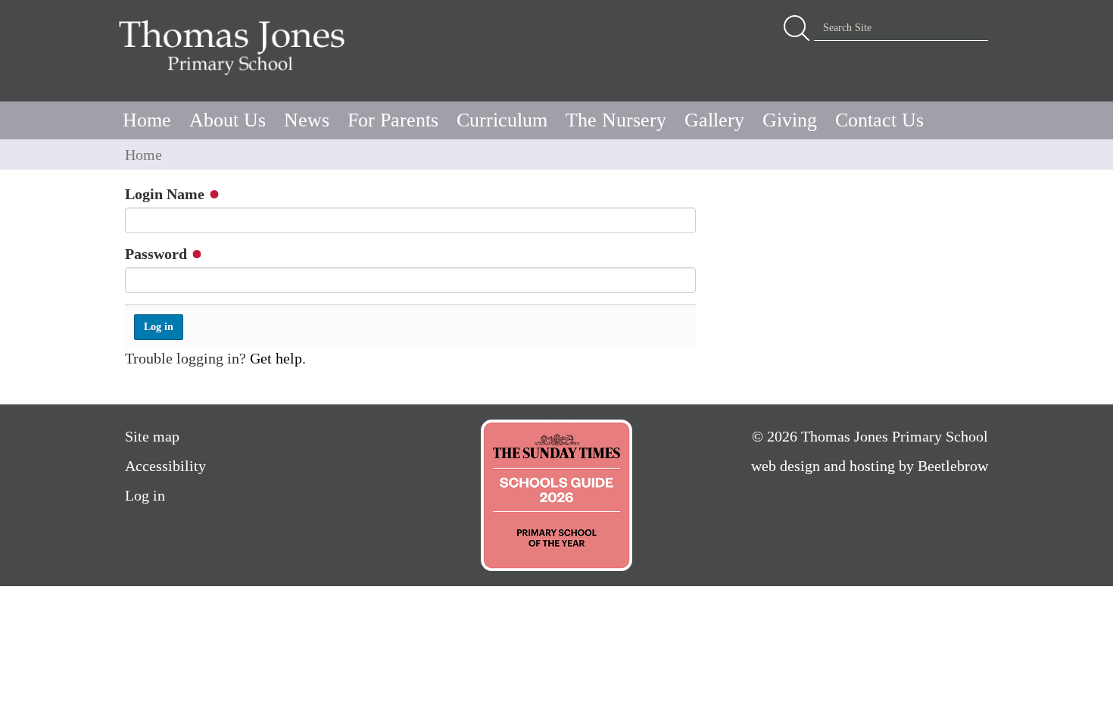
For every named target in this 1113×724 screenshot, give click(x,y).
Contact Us (879, 120)
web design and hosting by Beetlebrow (869, 465)
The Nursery (616, 120)
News (306, 120)
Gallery (714, 120)
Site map (152, 436)
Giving (789, 120)
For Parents (393, 120)
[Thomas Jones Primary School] (235, 47)
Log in (145, 495)
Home (147, 120)
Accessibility (165, 465)
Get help (276, 358)
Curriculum (502, 120)
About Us (227, 120)
